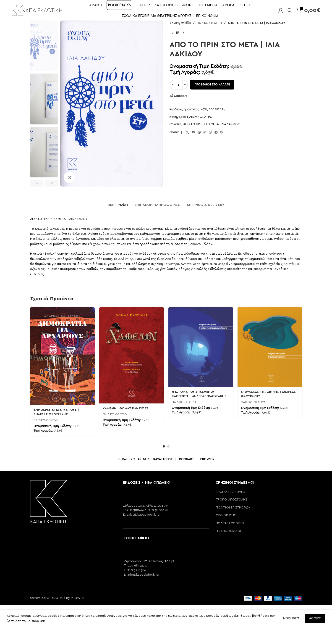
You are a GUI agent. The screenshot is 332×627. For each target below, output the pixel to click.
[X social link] (187, 132)
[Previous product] (172, 33)
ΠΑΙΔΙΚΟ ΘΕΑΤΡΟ (209, 23)
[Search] (289, 10)
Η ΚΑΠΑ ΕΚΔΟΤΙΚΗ (229, 531)
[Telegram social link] (216, 132)
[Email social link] (193, 132)
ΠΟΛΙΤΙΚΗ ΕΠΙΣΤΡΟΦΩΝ (233, 507)
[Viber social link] (222, 132)
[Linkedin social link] (205, 132)
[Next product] (183, 33)
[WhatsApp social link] (210, 132)
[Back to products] (177, 33)
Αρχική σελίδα (180, 23)
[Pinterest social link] (199, 132)
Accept (315, 618)
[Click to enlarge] (69, 177)
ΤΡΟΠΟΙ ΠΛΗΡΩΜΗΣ (230, 491)
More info (291, 618)
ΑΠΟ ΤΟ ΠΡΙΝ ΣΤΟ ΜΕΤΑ (201, 124)
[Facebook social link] (181, 132)
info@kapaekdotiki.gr (143, 574)
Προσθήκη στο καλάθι (212, 84)
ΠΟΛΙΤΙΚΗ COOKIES (230, 523)
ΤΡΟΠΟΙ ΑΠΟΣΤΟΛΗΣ (231, 499)
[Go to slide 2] (168, 446)
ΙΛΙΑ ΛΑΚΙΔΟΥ (230, 124)
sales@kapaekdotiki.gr (144, 514)
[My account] (280, 10)
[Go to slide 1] (164, 446)
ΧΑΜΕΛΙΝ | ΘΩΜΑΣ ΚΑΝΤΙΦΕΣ (125, 408)
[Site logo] (37, 10)
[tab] (118, 203)
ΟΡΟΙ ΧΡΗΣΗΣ (226, 515)
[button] (37, 183)
